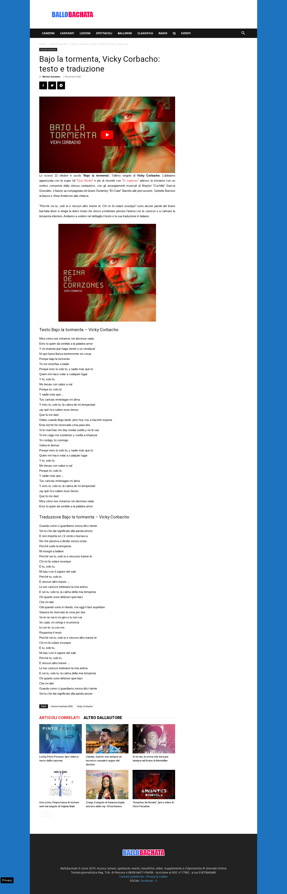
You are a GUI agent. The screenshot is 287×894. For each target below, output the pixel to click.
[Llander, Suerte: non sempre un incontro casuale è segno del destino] (107, 738)
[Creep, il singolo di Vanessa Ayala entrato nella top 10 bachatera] (107, 784)
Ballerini (125, 33)
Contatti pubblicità (131, 876)
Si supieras (130, 180)
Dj (174, 33)
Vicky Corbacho (85, 706)
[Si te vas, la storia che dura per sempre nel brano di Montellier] (154, 738)
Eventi (186, 33)
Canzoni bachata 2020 (62, 706)
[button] (243, 33)
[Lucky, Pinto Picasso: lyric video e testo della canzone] (60, 738)
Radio (163, 33)
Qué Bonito (85, 180)
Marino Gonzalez (51, 76)
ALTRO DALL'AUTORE (103, 717)
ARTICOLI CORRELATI (59, 717)
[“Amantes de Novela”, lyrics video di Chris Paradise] (154, 784)
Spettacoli (104, 33)
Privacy (7, 880)
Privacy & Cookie (157, 876)
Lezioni (85, 33)
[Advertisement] (177, 14)
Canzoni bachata (59, 44)
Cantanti (67, 33)
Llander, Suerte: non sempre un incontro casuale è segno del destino (104, 760)
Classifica (145, 33)
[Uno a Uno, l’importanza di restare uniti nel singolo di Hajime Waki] (60, 784)
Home (42, 44)
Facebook (147, 880)
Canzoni (48, 33)
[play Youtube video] (107, 135)
